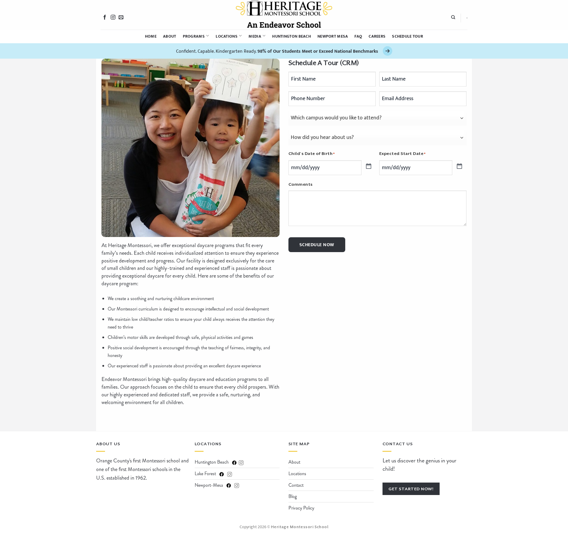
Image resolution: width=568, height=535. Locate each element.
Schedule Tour (407, 36)
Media (254, 36)
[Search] (453, 18)
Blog (292, 496)
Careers (377, 36)
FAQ (358, 36)
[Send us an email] (121, 17)
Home (150, 36)
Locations (227, 36)
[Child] (368, 165)
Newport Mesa (332, 36)
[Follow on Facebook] (104, 17)
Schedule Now (316, 245)
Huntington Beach (291, 36)
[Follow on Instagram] (113, 17)
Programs (194, 36)
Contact (296, 485)
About (169, 36)
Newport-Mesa (209, 485)
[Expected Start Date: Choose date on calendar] (459, 165)
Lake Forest (205, 473)
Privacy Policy (301, 507)
